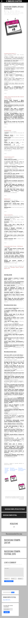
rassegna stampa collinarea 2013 (14, 12)
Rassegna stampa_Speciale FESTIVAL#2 (13, 469)
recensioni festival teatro (14, 14)
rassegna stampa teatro (16, 13)
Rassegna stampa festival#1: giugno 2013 (7, 470)
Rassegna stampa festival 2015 (12, 553)
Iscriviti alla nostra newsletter (8, 606)
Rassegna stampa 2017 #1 (12, 541)
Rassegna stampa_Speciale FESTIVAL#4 (22, 469)
